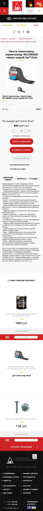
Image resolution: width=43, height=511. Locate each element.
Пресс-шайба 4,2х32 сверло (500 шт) (21, 419)
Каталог (27, 486)
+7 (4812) (11, 502)
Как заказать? (9, 486)
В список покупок (22, 158)
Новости (7, 481)
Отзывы (33, 178)
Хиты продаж (7, 25)
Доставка (7, 493)
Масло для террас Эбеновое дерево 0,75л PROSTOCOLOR (21, 315)
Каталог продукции (21, 447)
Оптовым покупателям (19, 165)
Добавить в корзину (21, 150)
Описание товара (8, 178)
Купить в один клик (22, 141)
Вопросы (21, 178)
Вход (4, 3)
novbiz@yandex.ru (12, 508)
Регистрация (4, 11)
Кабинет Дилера (30, 473)
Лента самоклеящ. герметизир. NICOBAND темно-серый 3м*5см (21, 367)
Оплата (6, 489)
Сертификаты (29, 477)
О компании (8, 473)
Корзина (40, 5)
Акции (35, 25)
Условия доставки (17, 169)
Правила (27, 493)
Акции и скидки (30, 489)
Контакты (27, 481)
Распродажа (21, 25)
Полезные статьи (11, 477)
